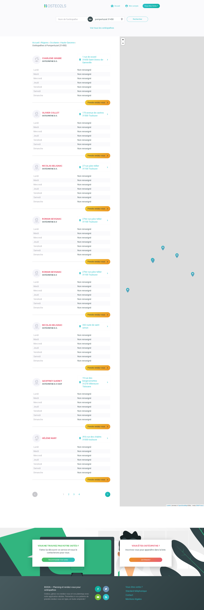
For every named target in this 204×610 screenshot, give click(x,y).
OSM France (199, 505)
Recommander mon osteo (58, 560)
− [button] (123, 43)
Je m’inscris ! (145, 560)
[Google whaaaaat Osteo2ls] (106, 597)
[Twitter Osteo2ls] (106, 589)
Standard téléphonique (136, 591)
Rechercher (137, 19)
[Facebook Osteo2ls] (98, 589)
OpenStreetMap (182, 505)
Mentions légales (134, 599)
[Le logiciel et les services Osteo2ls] (55, 6)
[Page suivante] (107, 494)
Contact (129, 595)
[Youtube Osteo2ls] (98, 597)
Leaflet (169, 505)
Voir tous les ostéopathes (102, 28)
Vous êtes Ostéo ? (151, 6)
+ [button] (123, 39)
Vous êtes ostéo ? (134, 587)
